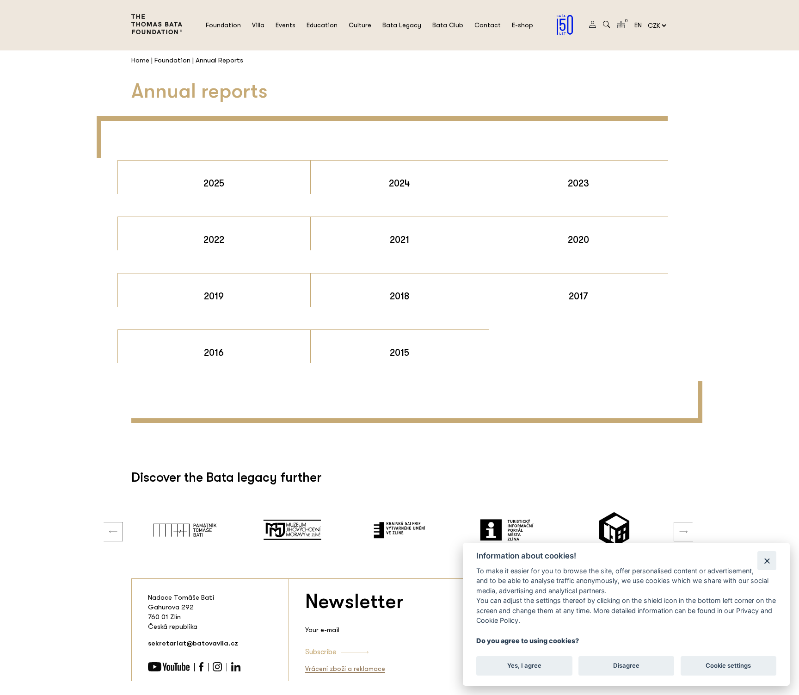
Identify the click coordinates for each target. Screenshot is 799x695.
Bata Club (447, 25)
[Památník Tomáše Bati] (185, 530)
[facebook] (201, 669)
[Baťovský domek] (614, 530)
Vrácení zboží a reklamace (345, 668)
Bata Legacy (401, 25)
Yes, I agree (524, 665)
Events (285, 25)
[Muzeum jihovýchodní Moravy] (292, 530)
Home (140, 60)
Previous (106, 522)
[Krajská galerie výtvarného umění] (399, 530)
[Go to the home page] (156, 39)
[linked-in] (235, 669)
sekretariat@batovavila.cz (193, 643)
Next (676, 522)
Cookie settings (728, 665)
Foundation (223, 25)
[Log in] (592, 25)
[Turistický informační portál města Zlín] (506, 530)
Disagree (626, 665)
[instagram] (217, 669)
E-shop (522, 25)
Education (322, 25)
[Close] (766, 560)
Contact (487, 25)
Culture (360, 25)
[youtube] (169, 669)
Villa (258, 25)
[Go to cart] (621, 26)
